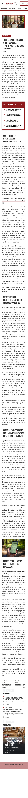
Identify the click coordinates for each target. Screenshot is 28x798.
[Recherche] (23, 3)
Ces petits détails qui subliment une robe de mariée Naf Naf (13, 201)
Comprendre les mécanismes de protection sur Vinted (14, 110)
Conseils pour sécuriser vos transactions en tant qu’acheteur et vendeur (13, 120)
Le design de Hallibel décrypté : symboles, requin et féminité (13, 699)
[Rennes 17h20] (11, 3)
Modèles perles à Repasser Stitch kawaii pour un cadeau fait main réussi (13, 742)
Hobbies (7, 696)
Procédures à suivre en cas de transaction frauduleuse (13, 126)
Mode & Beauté (6, 35)
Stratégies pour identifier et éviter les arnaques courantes (13, 114)
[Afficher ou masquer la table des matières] (19, 105)
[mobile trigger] (3, 3)
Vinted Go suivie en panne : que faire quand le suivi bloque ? (13, 289)
